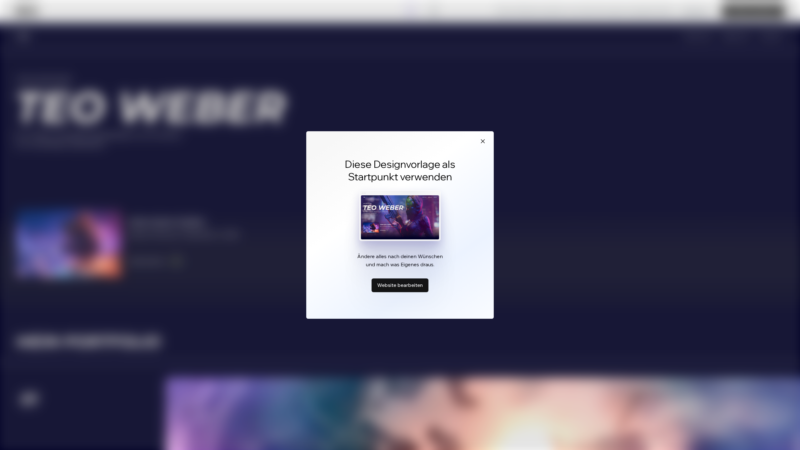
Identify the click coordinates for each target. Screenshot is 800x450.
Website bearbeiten (400, 285)
